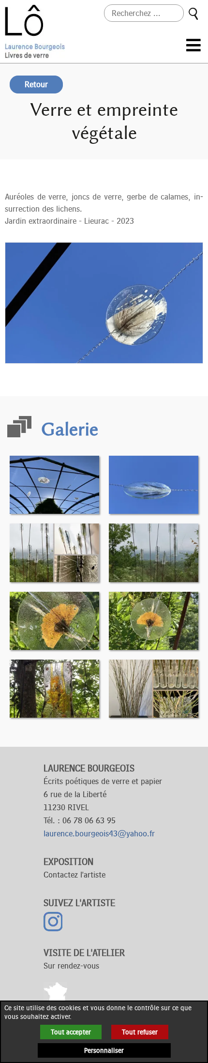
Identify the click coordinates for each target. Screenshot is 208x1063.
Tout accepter (71, 1032)
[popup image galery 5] (54, 620)
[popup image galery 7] (54, 687)
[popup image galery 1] (54, 484)
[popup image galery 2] (153, 484)
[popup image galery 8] (153, 687)
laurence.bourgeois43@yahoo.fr (99, 833)
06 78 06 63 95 (89, 820)
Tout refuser (140, 1032)
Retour (36, 84)
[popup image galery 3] (54, 552)
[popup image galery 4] (153, 552)
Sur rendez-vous (71, 965)
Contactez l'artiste (74, 874)
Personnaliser (104, 1050)
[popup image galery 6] (153, 620)
